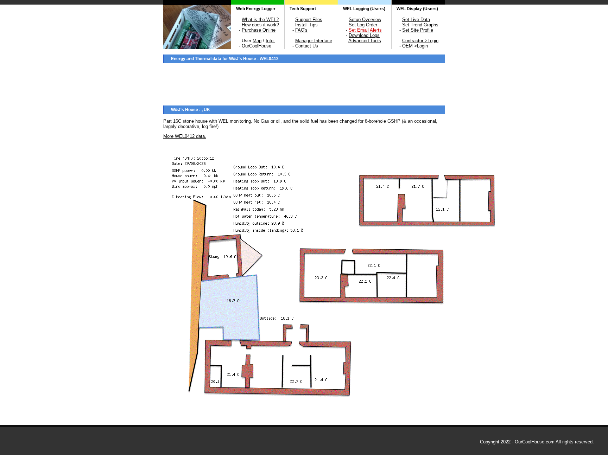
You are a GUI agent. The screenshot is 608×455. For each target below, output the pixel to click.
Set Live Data (416, 19)
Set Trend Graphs (420, 24)
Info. (270, 40)
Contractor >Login (420, 40)
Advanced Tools (364, 40)
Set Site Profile (417, 30)
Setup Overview (365, 19)
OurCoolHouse (256, 46)
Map (257, 40)
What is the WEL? (260, 19)
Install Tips (306, 24)
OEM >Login (415, 46)
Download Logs (364, 35)
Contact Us (306, 46)
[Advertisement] (304, 83)
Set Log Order (363, 24)
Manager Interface (313, 40)
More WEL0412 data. (184, 136)
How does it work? (260, 24)
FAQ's (301, 30)
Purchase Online (259, 30)
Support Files (308, 19)
